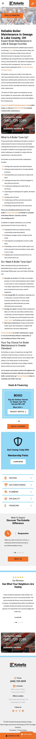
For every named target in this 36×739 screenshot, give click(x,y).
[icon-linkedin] (23, 711)
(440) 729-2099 (19, 108)
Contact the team (12, 212)
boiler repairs (8, 320)
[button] (13, 552)
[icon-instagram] (16, 711)
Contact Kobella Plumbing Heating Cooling (15, 105)
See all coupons (18, 426)
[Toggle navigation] (3, 3)
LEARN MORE (18, 461)
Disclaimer (12, 730)
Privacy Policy (22, 730)
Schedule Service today (18, 736)
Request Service (17, 411)
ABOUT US (18, 559)
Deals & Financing (12, 15)
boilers (11, 50)
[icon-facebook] (13, 711)
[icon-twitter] (20, 711)
